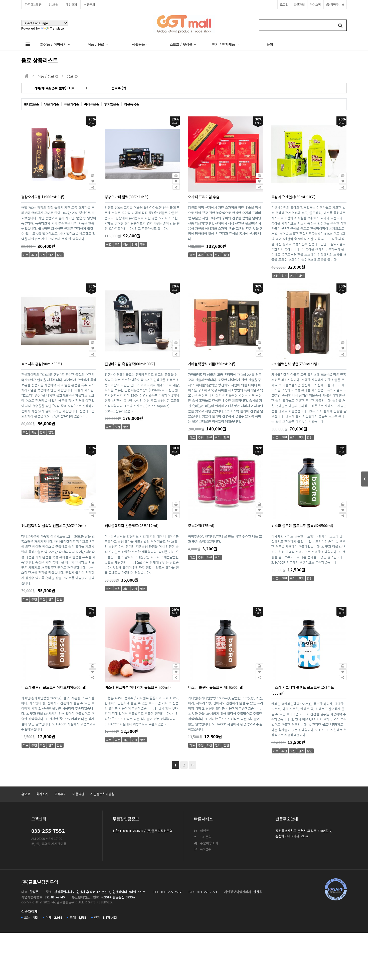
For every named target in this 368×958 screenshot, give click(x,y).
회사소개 (42, 793)
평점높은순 (91, 104)
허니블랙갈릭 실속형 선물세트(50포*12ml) (53, 525)
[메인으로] (26, 76)
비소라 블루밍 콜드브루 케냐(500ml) (215, 687)
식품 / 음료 (96, 44)
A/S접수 (205, 849)
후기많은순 (111, 104)
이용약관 (78, 793)
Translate (57, 28)
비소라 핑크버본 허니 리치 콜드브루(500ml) (138, 687)
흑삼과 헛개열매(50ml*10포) (293, 196)
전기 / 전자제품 (223, 44)
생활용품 (138, 44)
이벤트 (204, 830)
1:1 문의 (205, 836)
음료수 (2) (119, 88)
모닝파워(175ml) (201, 525)
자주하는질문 (33, 4)
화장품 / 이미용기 (53, 44)
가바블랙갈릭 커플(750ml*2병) (211, 363)
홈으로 (25, 793)
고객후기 (60, 793)
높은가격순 (71, 104)
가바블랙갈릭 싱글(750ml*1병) (295, 363)
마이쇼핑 (315, 4)
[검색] (340, 25)
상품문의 (89, 4)
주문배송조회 (208, 843)
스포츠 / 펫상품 (181, 44)
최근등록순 (131, 104)
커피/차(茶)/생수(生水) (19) (54, 88)
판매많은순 (31, 104)
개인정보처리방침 (102, 793)
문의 (270, 44)
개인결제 (71, 4)
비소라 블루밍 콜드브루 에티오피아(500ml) (53, 687)
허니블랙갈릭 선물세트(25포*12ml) (131, 525)
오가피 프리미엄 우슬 (203, 196)
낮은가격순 (51, 104)
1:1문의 (54, 4)
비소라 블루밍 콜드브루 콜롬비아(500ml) (302, 525)
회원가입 (299, 4)
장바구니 (337, 4)
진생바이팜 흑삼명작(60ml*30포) (130, 363)
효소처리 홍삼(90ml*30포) (41, 363)
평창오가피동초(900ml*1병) (42, 196)
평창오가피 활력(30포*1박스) (126, 196)
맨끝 (192, 765)
